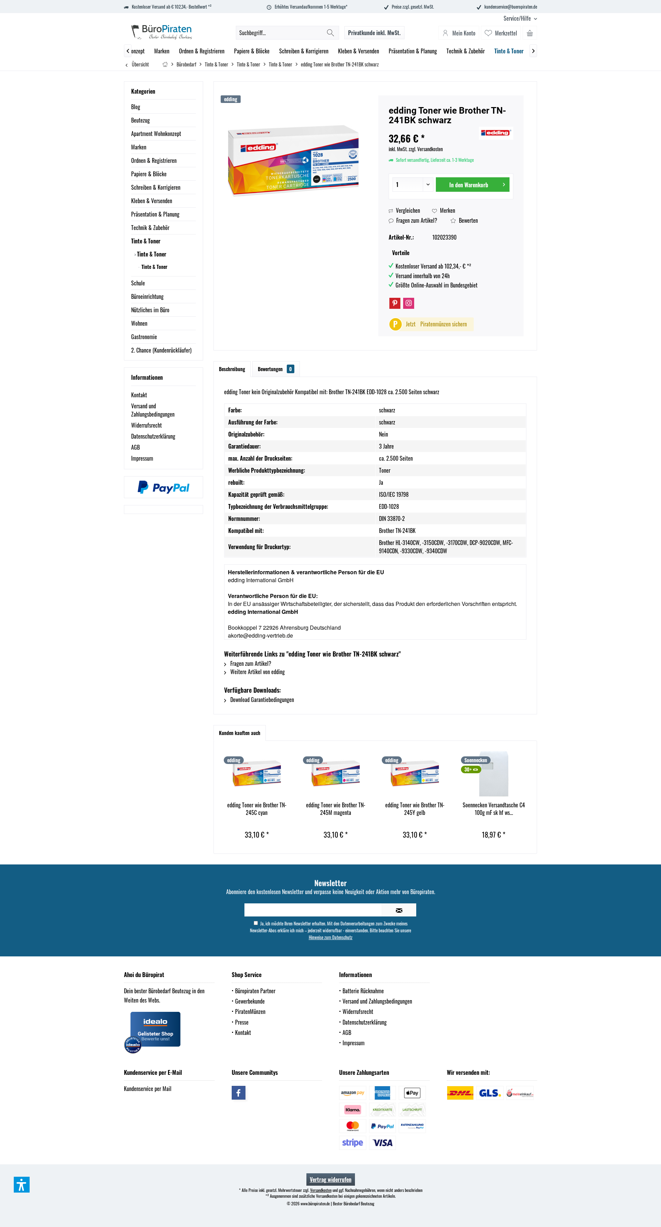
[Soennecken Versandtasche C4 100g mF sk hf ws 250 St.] (494, 773)
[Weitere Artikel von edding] (496, 133)
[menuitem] (518, 18)
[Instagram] (408, 303)
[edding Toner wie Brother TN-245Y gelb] (414, 773)
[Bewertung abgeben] (433, 129)
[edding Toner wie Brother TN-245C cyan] (256, 773)
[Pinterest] (394, 303)
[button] (22, 1185)
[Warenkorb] (530, 33)
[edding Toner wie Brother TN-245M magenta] (336, 773)
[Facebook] (238, 1093)
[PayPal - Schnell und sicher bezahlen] (163, 487)
